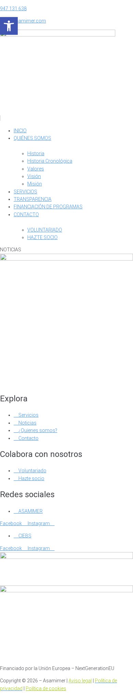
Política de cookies (46, 688)
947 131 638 (13, 8)
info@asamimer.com (23, 21)
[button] (66, 114)
